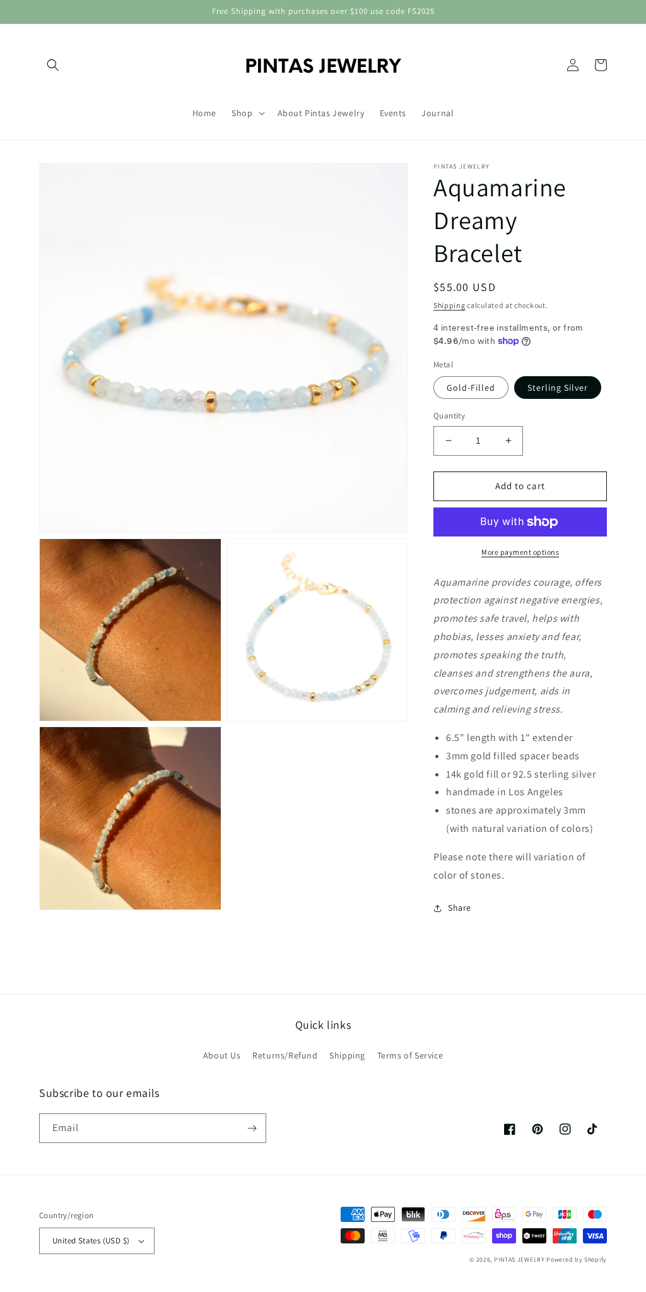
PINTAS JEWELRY (519, 1259)
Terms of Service (410, 1055)
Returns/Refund (284, 1055)
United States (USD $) (90, 1240)
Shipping (449, 305)
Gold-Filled (471, 387)
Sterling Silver (557, 387)
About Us (222, 1055)
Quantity (449, 415)
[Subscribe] (252, 1128)
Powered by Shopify (576, 1259)
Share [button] (459, 907)
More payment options (520, 552)
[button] (53, 65)
